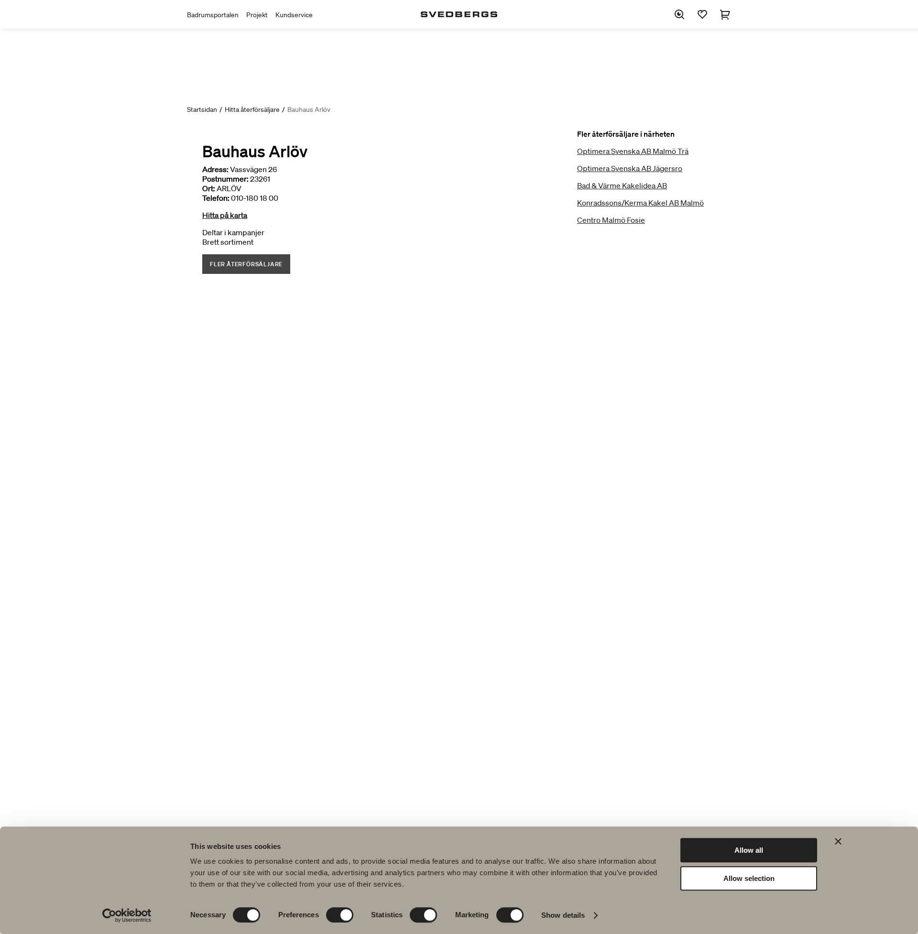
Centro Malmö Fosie (611, 220)
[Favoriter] (702, 14)
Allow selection (749, 878)
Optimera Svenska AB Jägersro (629, 168)
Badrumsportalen (213, 15)
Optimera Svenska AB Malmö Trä (632, 151)
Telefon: (216, 198)
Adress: (215, 169)
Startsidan (202, 109)
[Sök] (679, 14)
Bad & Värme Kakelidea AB (622, 185)
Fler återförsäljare (246, 264)
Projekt (257, 15)
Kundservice (294, 15)
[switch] (339, 915)
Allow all (748, 850)
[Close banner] (838, 841)
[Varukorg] (725, 14)
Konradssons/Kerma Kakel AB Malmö (640, 202)
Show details (563, 915)
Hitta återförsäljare (252, 109)
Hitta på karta (224, 215)
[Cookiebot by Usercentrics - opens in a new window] (127, 915)
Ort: (208, 188)
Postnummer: (225, 179)
